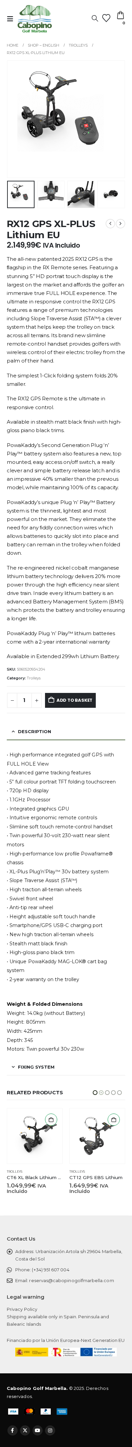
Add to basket (74, 700)
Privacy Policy (22, 1309)
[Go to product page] (34, 1136)
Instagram (50, 1430)
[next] (120, 223)
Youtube (37, 1430)
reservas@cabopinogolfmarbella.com (71, 1280)
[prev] (110, 223)
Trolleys (34, 678)
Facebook (12, 1430)
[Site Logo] (35, 18)
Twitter (25, 1430)
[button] (12, 19)
